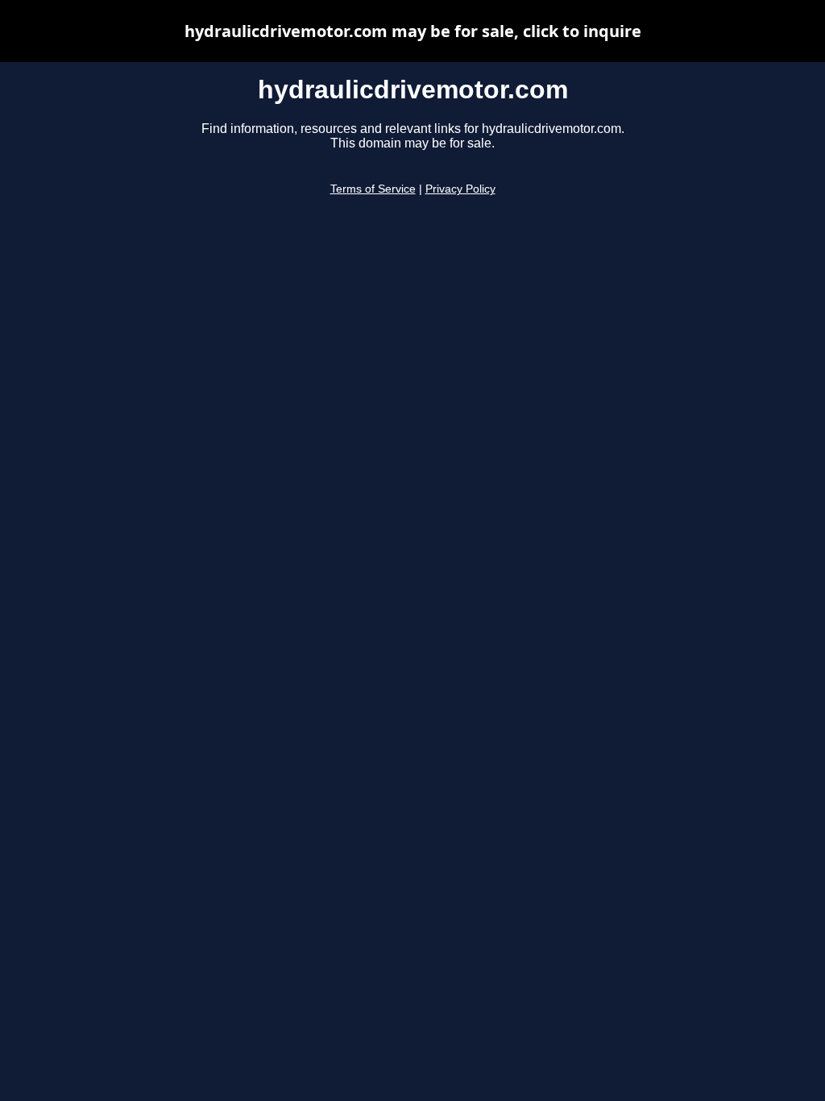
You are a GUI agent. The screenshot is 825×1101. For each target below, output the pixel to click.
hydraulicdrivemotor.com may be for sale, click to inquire (412, 31)
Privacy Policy (460, 189)
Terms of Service (373, 189)
